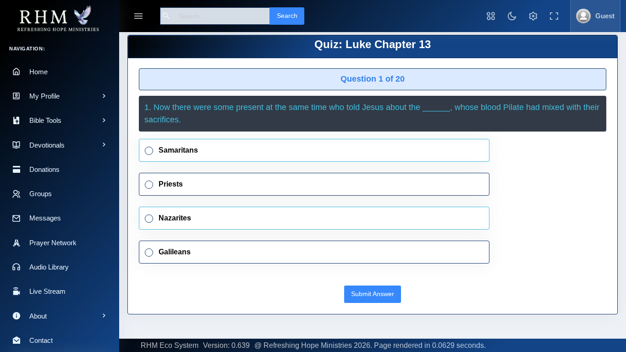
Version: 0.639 (226, 345)
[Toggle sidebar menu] (138, 16)
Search (287, 15)
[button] (491, 16)
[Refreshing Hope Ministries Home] (59, 19)
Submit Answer (372, 293)
